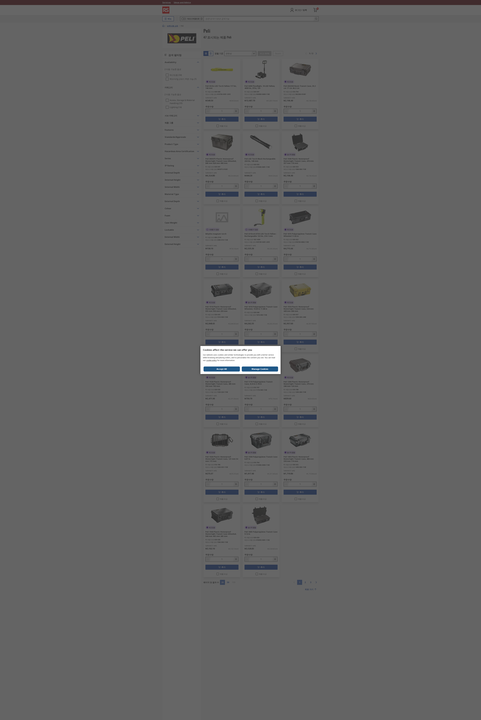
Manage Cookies (260, 369)
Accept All (222, 369)
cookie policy (211, 360)
